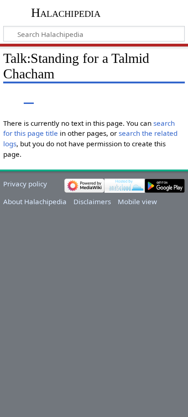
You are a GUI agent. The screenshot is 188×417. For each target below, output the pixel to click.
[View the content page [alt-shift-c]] (8, 97)
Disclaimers (92, 201)
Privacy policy (25, 183)
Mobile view (137, 201)
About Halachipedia (35, 201)
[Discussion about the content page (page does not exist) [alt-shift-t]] (29, 97)
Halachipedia (65, 12)
